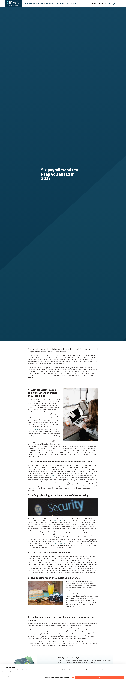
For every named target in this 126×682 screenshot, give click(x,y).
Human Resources (29, 3)
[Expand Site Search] (119, 3)
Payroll (40, 3)
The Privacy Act (56, 520)
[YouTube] (109, 3)
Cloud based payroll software (59, 543)
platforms (35, 488)
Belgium (36, 429)
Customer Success (62, 3)
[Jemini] (13, 3)
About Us (95, 3)
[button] (109, 3)
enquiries (54, 475)
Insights (74, 3)
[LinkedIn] (114, 3)
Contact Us (102, 3)
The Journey (50, 3)
